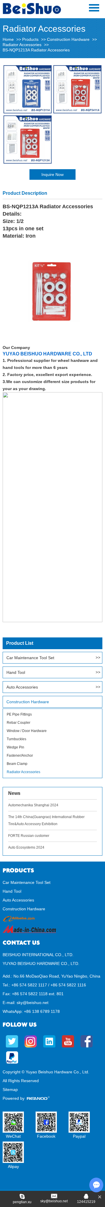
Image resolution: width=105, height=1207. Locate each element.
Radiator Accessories (22, 44)
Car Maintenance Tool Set (30, 657)
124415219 (86, 1202)
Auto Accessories (22, 687)
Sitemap (10, 1089)
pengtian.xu (22, 1202)
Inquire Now (52, 174)
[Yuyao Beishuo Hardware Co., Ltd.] (32, 13)
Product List (19, 643)
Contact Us (21, 943)
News (14, 793)
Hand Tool (15, 672)
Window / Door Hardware (27, 731)
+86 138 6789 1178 (42, 1011)
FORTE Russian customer (28, 836)
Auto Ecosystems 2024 (26, 847)
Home (8, 39)
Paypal (79, 1136)
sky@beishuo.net (32, 1002)
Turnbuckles (16, 739)
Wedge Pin (15, 747)
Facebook (46, 1136)
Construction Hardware (68, 39)
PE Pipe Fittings (19, 714)
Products (30, 39)
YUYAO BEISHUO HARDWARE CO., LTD (47, 353)
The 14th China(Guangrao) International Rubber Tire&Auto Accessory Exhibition (46, 820)
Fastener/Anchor (20, 755)
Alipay (13, 1166)
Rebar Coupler (18, 723)
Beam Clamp (17, 764)
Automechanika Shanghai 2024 (33, 805)
